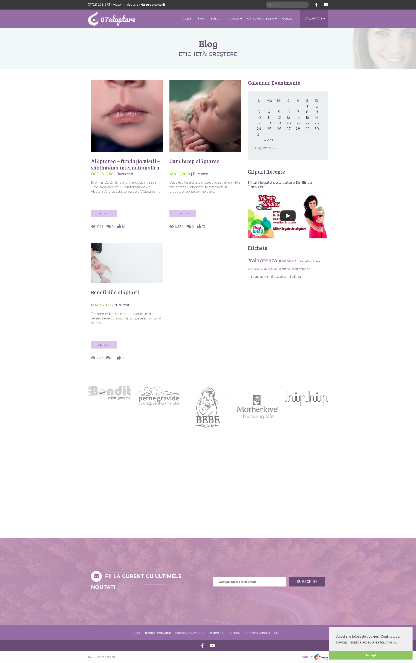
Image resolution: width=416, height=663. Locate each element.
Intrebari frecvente (158, 632)
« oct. (269, 140)
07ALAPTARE (313, 18)
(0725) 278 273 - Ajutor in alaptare (126, 5)
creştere (303, 269)
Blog (200, 18)
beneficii (306, 261)
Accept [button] (371, 655)
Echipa (215, 18)
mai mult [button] (392, 642)
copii (286, 269)
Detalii (104, 213)
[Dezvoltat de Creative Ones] (321, 657)
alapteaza (264, 260)
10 (123, 227)
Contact (288, 18)
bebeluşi (289, 261)
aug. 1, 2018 (180, 174)
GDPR (278, 632)
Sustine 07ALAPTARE (189, 632)
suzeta (279, 276)
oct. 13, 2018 (102, 174)
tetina (295, 276)
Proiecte (233, 18)
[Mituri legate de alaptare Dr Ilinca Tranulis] (288, 215)
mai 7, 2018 (101, 305)
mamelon (260, 276)
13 (203, 227)
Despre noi (216, 632)
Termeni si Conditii (257, 632)
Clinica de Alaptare (260, 18)
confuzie (272, 269)
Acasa (186, 18)
